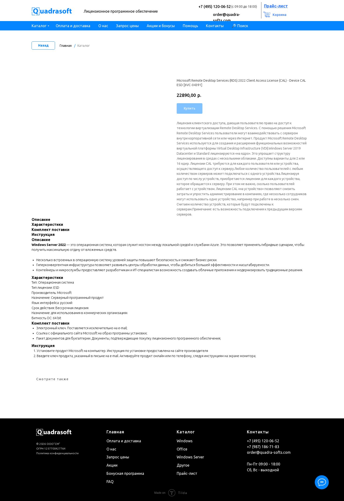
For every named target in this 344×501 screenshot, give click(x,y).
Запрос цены (127, 26)
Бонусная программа (125, 473)
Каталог (39, 26)
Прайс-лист (187, 473)
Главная (66, 46)
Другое (183, 465)
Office (182, 449)
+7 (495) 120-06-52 (214, 6)
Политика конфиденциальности (57, 453)
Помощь (190, 26)
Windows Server (190, 457)
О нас (103, 26)
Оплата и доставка (73, 26)
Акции (111, 465)
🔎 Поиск (240, 26)
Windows (185, 441)
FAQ (109, 481)
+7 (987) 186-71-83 (263, 447)
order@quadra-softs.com (269, 452)
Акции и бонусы (161, 26)
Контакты (215, 26)
